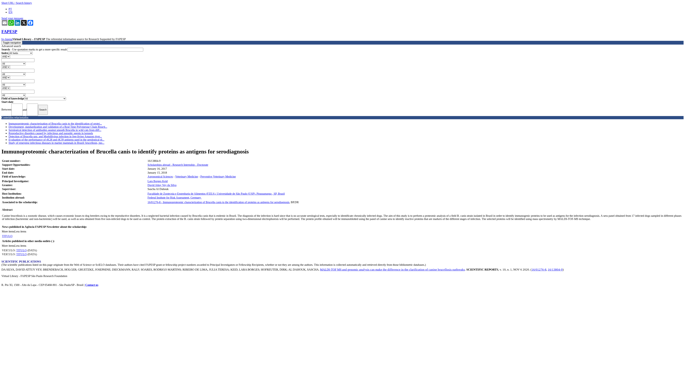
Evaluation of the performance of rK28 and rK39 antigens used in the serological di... (56, 139)
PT (10, 9)
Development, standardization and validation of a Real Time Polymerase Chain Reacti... (58, 126)
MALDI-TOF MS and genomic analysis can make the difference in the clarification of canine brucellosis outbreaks (392, 269)
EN (10, 12)
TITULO (7, 236)
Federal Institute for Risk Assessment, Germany (175, 197)
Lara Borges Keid (158, 181)
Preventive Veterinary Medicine (218, 176)
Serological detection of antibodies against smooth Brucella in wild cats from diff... (55, 130)
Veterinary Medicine (186, 176)
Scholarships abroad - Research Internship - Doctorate (178, 164)
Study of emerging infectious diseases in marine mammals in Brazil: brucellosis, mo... (56, 142)
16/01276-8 (539, 269)
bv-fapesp (6, 39)
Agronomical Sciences (160, 176)
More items (8, 231)
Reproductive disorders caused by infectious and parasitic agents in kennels (51, 133)
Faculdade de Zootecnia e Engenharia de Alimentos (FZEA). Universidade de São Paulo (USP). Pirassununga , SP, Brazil (216, 193)
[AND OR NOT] (5, 56)
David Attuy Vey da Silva (162, 185)
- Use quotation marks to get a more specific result (34, 49)
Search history (24, 2)
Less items (20, 231)
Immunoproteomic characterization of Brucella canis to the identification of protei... (55, 123)
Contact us (91, 284)
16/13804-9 (555, 269)
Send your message (12, 18)
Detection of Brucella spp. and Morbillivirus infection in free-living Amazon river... (55, 136)
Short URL (7, 2)
